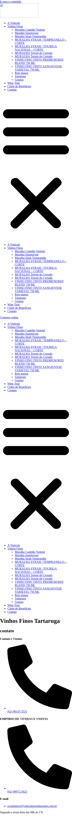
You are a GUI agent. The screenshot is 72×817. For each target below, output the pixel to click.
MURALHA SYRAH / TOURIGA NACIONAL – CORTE (36, 48)
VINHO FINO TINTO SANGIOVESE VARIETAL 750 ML (38, 68)
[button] (36, 167)
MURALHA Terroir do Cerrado (33, 53)
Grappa (19, 79)
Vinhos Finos (15, 26)
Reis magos (21, 73)
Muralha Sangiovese (27, 33)
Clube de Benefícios (19, 86)
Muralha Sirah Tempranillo (30, 36)
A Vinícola (13, 23)
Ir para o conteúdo (10, 1)
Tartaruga (20, 76)
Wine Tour (13, 83)
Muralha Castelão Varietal (30, 29)
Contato (12, 89)
